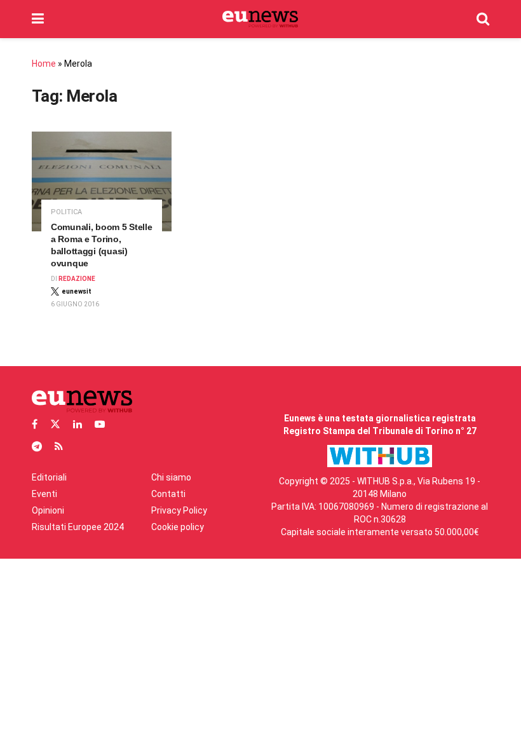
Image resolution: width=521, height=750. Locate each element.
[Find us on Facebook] (34, 424)
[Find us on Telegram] (37, 446)
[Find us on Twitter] (55, 424)
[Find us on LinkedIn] (77, 424)
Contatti (168, 494)
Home (44, 63)
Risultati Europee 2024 (78, 527)
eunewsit (76, 291)
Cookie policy (177, 527)
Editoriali (49, 477)
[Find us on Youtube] (100, 424)
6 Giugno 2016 (75, 304)
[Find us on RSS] (59, 446)
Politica (66, 211)
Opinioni (48, 510)
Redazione (76, 278)
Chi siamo (171, 477)
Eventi (44, 494)
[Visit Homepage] (260, 19)
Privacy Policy (179, 510)
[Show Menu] (38, 19)
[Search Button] (483, 19)
